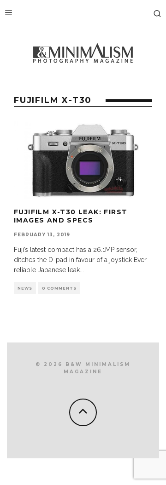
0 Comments (59, 288)
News (25, 288)
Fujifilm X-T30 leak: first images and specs (70, 216)
